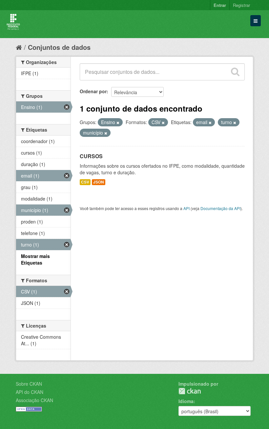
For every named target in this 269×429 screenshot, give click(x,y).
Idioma (186, 401)
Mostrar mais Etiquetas (35, 259)
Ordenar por (93, 91)
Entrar (220, 5)
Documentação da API (220, 208)
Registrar (241, 5)
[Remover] (117, 122)
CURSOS (91, 156)
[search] (235, 72)
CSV (85, 182)
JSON (98, 182)
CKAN (189, 391)
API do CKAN (29, 392)
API (186, 208)
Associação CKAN (34, 400)
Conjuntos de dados (59, 47)
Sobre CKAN (29, 383)
